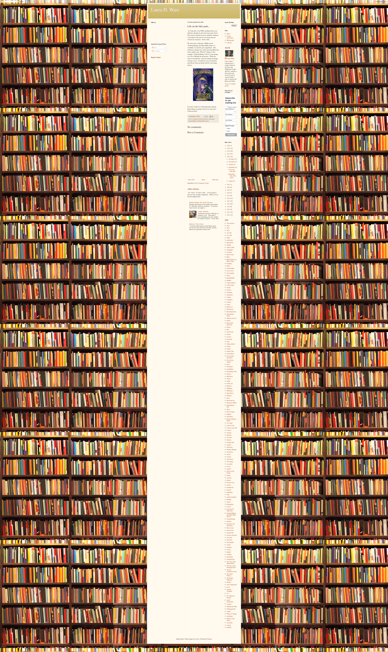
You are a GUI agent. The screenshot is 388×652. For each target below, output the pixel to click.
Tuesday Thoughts (229, 590)
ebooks (229, 334)
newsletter (229, 464)
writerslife (229, 623)
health (200, 119)
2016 (228, 198)
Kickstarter (230, 416)
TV (228, 593)
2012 (228, 209)
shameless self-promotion (231, 524)
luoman (197, 639)
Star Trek (229, 538)
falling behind (231, 344)
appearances (230, 242)
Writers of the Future (231, 619)
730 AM (229, 233)
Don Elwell (230, 332)
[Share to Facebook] (210, 116)
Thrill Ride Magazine (230, 579)
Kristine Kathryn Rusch (231, 420)
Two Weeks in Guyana (231, 597)
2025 (228, 148)
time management (232, 584)
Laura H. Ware (165, 9)
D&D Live (230, 307)
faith (228, 342)
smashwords (230, 533)
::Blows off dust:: (193, 189)
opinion (229, 469)
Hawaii (229, 379)
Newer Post (191, 180)
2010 (228, 215)
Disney (229, 327)
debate (228, 320)
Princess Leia (230, 482)
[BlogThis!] (207, 116)
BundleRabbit (230, 278)
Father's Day (230, 351)
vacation (229, 604)
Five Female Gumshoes (230, 357)
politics (229, 480)
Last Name (228, 120)
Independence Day (230, 406)
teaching (229, 554)
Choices (229, 290)
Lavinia (229, 430)
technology (230, 557)
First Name (228, 114)
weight (228, 611)
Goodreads (230, 367)
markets (229, 445)
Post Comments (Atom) (202, 183)
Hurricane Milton (232, 403)
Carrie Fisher (230, 285)
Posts (155, 47)
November (232, 162)
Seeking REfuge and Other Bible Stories (198, 121)
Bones (228, 266)
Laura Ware (230, 58)
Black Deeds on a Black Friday (232, 260)
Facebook (229, 339)
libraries (229, 435)
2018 (228, 193)
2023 (228, 154)
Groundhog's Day (232, 371)
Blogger (209, 639)
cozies (228, 304)
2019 (228, 190)
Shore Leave (230, 528)
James (228, 409)
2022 (228, 157)
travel (228, 587)
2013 (228, 207)
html (228, 128)
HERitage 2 (230, 391)
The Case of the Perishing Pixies (231, 566)
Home (203, 180)
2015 (228, 201)
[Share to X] (209, 116)
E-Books (229, 43)
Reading (229, 499)
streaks (228, 545)
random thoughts (231, 497)
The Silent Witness (230, 575)
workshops (230, 616)
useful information (230, 601)
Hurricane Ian (231, 400)
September (232, 167)
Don (228, 330)
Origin (228, 475)
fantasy (229, 349)
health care (205, 119)
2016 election (230, 223)
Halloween (230, 376)
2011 (228, 212)
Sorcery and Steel (232, 535)
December (232, 159)
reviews (229, 507)
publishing (211, 119)
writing (229, 625)
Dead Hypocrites (231, 312)
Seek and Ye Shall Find (230, 510)
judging (229, 414)
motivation (230, 452)
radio (228, 495)
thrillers (229, 582)
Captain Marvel (231, 283)
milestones (230, 447)
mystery (229, 457)
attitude (229, 245)
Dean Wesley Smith (230, 315)
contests (229, 302)
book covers (230, 271)
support (229, 552)
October (231, 164)
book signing (230, 273)
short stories (230, 530)
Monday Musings (231, 449)
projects (229, 490)
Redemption (230, 504)
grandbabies (230, 369)
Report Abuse (156, 57)
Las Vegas (229, 423)
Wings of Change (232, 614)
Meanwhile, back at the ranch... (232, 176)
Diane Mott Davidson (230, 324)
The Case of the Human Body (231, 562)
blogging (229, 263)
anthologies (230, 240)
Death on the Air (231, 318)
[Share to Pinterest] (212, 116)
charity (229, 287)
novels (228, 466)
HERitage (229, 388)
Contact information (230, 37)
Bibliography (230, 40)
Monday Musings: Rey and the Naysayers (201, 202)
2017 (228, 195)
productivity (230, 487)
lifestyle (229, 440)
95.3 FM (229, 235)
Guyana (229, 374)
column (229, 297)
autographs (230, 250)
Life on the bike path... (232, 170)
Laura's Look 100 (232, 428)
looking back (230, 442)
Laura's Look (230, 425)
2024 (228, 151)
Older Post (215, 180)
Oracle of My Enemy (230, 472)
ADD (228, 238)
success (229, 550)
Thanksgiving (230, 559)
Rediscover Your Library (196, 224)
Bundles (229, 280)
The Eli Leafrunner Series (232, 571)
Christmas (229, 292)
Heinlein (229, 386)
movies (229, 454)
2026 (228, 145)
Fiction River (230, 354)
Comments (156, 51)
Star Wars (229, 540)
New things (230, 462)
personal (229, 478)
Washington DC (231, 609)
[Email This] (205, 116)
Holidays (229, 396)
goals (228, 364)
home (228, 398)
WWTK (229, 627)
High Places (230, 393)
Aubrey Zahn (230, 247)
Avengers (229, 252)
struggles (229, 547)
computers (229, 300)
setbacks (229, 521)
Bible (228, 257)
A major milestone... (203, 211)
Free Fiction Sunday (230, 361)
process (229, 485)
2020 (228, 187)
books (228, 275)
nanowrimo (230, 459)
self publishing (231, 519)
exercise (229, 337)
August (231, 181)
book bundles (230, 268)
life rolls (229, 437)
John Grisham (231, 412)
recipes (229, 502)
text (228, 131)
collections (195, 119)
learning (229, 433)
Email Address (230, 109)
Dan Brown (230, 309)
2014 (228, 204)
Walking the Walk (232, 606)
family (228, 346)
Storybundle (230, 542)
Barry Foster (230, 254)
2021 (228, 184)
